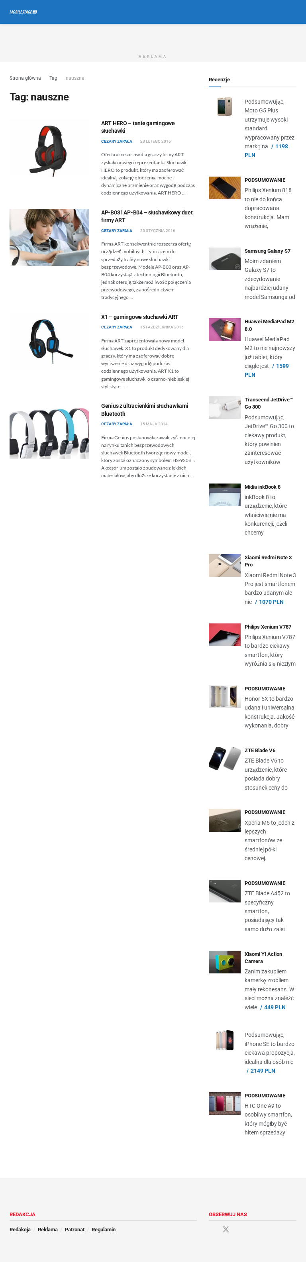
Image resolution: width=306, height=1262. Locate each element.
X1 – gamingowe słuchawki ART (139, 317)
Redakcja (20, 1230)
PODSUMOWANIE (265, 180)
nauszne (75, 78)
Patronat (74, 1230)
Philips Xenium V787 (268, 627)
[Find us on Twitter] (226, 1229)
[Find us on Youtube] (240, 1229)
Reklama (48, 1230)
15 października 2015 (161, 327)
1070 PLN (271, 602)
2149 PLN (263, 1070)
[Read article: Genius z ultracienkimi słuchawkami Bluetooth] (49, 430)
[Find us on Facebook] (211, 1229)
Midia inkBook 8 (262, 487)
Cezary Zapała (116, 141)
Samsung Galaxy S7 (267, 251)
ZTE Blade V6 (260, 750)
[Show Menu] (278, 12)
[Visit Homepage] (23, 12)
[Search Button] (293, 12)
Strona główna (25, 78)
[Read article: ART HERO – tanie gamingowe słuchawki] (49, 148)
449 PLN (275, 1007)
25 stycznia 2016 (157, 230)
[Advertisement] (153, 36)
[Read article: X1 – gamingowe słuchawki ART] (49, 341)
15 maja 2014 (153, 424)
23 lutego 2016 (155, 141)
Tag (53, 78)
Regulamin (104, 1230)
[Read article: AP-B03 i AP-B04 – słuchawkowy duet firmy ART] (49, 237)
